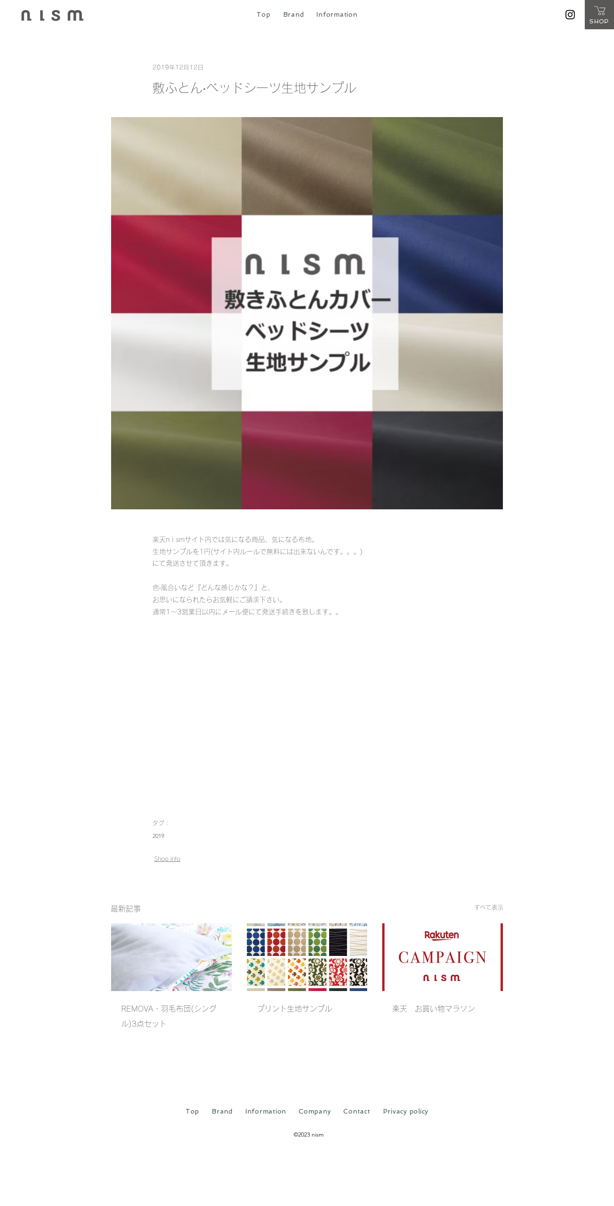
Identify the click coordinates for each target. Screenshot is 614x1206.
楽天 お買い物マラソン (433, 1008)
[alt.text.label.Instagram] (570, 14)
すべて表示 (488, 907)
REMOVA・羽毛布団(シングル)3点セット (168, 1016)
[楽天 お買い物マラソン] (442, 957)
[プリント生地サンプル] (307, 957)
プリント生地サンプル (294, 1008)
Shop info (167, 859)
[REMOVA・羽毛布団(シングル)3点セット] (171, 957)
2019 (158, 836)
